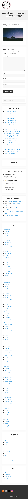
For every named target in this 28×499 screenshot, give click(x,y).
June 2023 (6, 313)
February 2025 (7, 269)
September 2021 (8, 355)
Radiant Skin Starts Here (10, 111)
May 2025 (6, 262)
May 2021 (6, 364)
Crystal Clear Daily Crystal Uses (11, 215)
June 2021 (6, 361)
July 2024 (6, 284)
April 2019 (6, 419)
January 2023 (7, 322)
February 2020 (7, 397)
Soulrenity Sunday (8, 460)
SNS (5, 458)
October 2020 (7, 379)
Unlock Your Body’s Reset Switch (12, 131)
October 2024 (7, 277)
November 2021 (8, 350)
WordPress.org (7, 478)
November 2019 (8, 403)
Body (5, 440)
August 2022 (7, 333)
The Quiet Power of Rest (10, 122)
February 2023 (7, 319)
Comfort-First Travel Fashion (11, 113)
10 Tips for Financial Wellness (11, 151)
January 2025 (7, 271)
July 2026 (6, 231)
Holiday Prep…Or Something (10, 129)
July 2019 (6, 412)
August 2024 (7, 282)
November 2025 (8, 249)
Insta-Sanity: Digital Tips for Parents (12, 136)
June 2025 (6, 260)
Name (5, 73)
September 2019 (8, 408)
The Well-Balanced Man (9, 116)
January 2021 (7, 373)
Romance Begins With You (10, 125)
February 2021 (7, 370)
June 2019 (6, 415)
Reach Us (17, 496)
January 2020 (7, 399)
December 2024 (8, 273)
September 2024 (8, 280)
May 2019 (6, 417)
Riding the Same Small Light (10, 120)
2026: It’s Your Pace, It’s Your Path (12, 127)
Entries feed (7, 474)
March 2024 (7, 293)
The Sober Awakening (9, 118)
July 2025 (6, 258)
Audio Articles (7, 438)
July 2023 (6, 311)
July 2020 (6, 386)
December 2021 (8, 348)
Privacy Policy (12, 496)
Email (4, 79)
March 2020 (7, 395)
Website (5, 84)
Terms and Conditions (20, 495)
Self (5, 455)
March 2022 (7, 342)
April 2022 (6, 339)
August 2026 (7, 229)
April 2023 (6, 315)
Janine (5, 211)
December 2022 (8, 324)
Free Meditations (8, 442)
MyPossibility (7, 449)
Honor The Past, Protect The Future (12, 149)
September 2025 (8, 253)
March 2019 (7, 421)
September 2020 (8, 381)
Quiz (5, 453)
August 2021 (7, 357)
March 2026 (7, 240)
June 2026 (6, 233)
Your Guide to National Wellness (12, 138)
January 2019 (7, 426)
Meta (5, 444)
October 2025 (7, 251)
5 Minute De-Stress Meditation (16, 201)
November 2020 (8, 377)
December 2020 (8, 375)
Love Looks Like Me (9, 142)
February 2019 (7, 423)
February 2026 (7, 242)
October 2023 (7, 304)
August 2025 (7, 255)
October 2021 (7, 353)
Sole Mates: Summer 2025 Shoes (12, 144)
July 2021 (6, 359)
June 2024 (6, 286)
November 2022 (8, 326)
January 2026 (7, 244)
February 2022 (7, 344)
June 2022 (6, 337)
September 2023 (8, 306)
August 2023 (7, 308)
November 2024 (8, 275)
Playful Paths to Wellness (10, 153)
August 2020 (7, 384)
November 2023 (8, 302)
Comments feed (8, 476)
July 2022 (6, 335)
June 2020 (6, 388)
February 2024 (7, 295)
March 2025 (7, 266)
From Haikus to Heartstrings (11, 147)
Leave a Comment (6, 25)
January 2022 (7, 346)
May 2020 (6, 390)
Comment (6, 56)
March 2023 (7, 317)
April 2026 (6, 238)
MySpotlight (7, 451)
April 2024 (6, 291)
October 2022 (7, 328)
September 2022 (8, 331)
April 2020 (6, 392)
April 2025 (6, 264)
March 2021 (7, 368)
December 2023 (8, 300)
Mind (5, 447)
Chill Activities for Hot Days (10, 140)
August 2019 (7, 410)
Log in (5, 472)
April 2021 (6, 366)
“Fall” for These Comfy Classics (11, 133)
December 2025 (8, 247)
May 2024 (6, 289)
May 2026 (6, 235)
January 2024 (7, 297)
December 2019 (8, 401)
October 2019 (7, 406)
